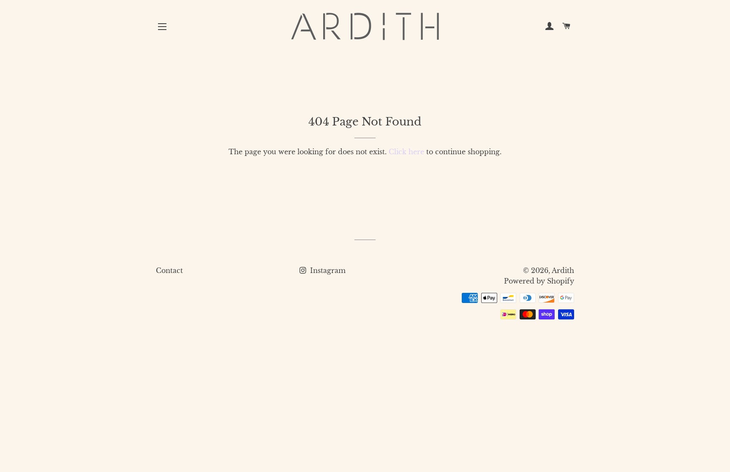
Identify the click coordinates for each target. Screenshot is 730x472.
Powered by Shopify (539, 281)
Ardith (563, 270)
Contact (169, 270)
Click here (406, 151)
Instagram (327, 270)
